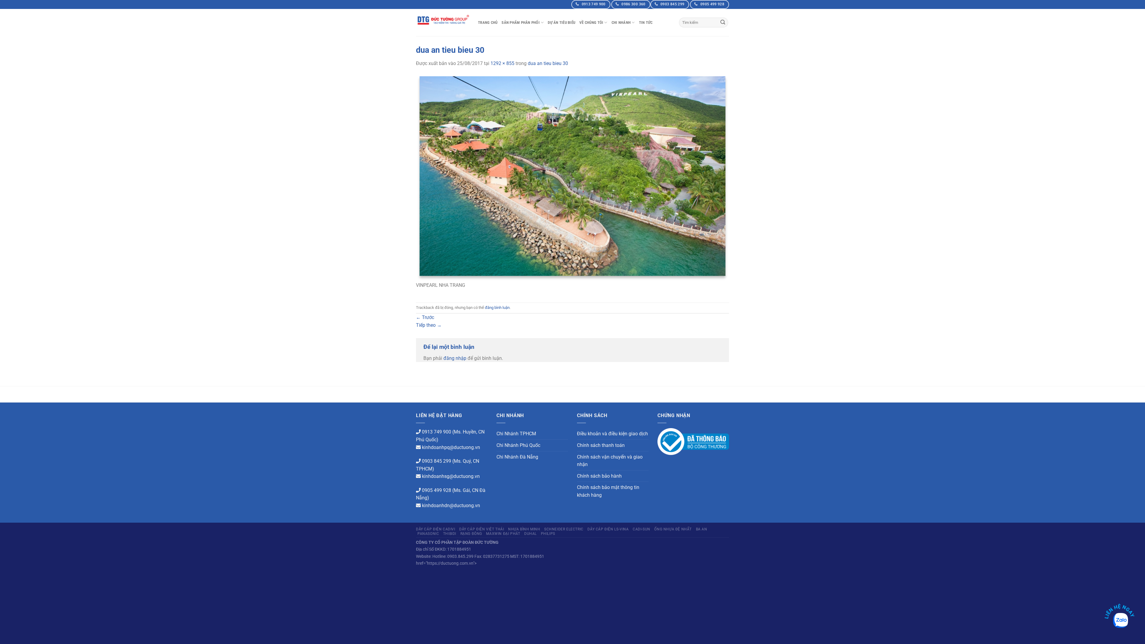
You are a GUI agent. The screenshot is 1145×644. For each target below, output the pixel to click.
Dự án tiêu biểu (561, 22)
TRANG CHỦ (487, 22)
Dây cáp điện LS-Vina (608, 529)
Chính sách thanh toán (601, 445)
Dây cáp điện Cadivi (435, 529)
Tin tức (646, 22)
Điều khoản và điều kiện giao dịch (612, 433)
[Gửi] (723, 23)
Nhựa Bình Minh (524, 529)
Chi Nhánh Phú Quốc (518, 445)
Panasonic (428, 534)
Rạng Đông (471, 534)
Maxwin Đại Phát (503, 534)
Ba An (701, 529)
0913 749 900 (436, 432)
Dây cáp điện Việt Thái (481, 529)
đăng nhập (454, 358)
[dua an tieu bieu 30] (572, 177)
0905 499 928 (436, 490)
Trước (425, 317)
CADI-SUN (641, 529)
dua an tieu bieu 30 (548, 63)
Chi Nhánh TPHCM (516, 433)
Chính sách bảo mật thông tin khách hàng (608, 491)
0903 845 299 (436, 461)
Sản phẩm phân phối (521, 22)
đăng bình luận (497, 307)
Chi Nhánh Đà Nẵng (517, 457)
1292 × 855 (502, 63)
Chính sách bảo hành (599, 476)
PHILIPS (548, 534)
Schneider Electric (564, 529)
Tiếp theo (429, 325)
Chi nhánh (621, 22)
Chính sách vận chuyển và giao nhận (610, 460)
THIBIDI (449, 534)
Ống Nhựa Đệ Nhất (673, 529)
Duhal (530, 534)
